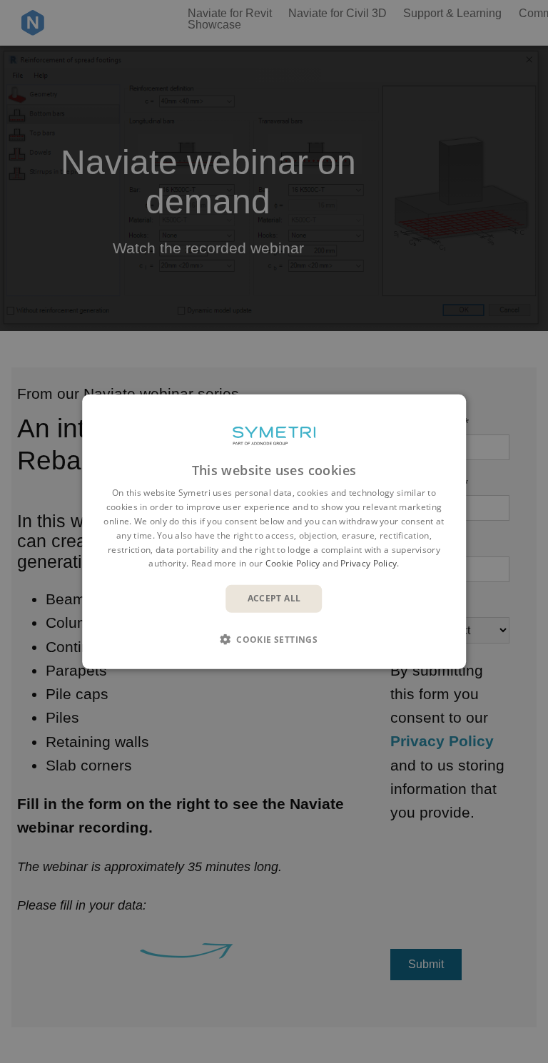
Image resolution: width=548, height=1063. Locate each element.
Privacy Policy (368, 563)
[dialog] (274, 532)
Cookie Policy (292, 563)
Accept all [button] (274, 598)
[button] (274, 638)
